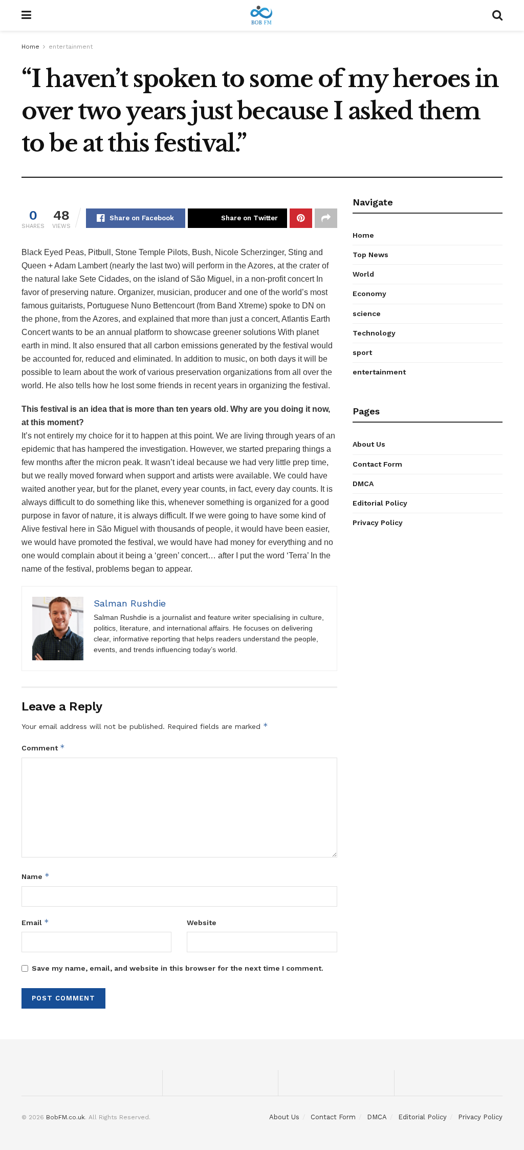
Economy (369, 293)
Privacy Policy (378, 522)
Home (30, 46)
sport (362, 352)
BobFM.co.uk (65, 1117)
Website (201, 922)
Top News (370, 254)
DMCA (363, 483)
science (367, 313)
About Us (369, 444)
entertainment (71, 46)
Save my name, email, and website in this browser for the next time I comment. (177, 968)
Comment (43, 747)
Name (35, 876)
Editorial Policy (380, 503)
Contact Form (377, 464)
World (363, 274)
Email (35, 922)
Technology (374, 333)
